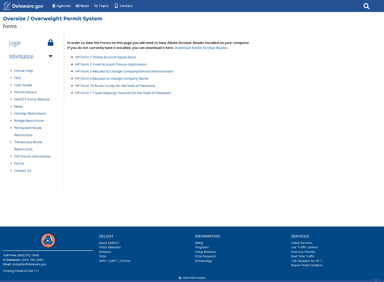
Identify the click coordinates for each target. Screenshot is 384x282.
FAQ (17, 77)
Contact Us (22, 170)
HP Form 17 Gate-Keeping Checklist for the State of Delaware (123, 92)
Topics (103, 6)
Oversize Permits (303, 252)
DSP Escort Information (32, 156)
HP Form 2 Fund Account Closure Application (110, 64)
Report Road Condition (306, 265)
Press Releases (110, 247)
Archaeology (203, 261)
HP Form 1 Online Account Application (105, 57)
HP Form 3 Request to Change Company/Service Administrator (124, 71)
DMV (102, 261)
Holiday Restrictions (30, 113)
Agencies (63, 6)
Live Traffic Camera (304, 247)
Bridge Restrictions (29, 120)
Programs (202, 247)
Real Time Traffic (303, 256)
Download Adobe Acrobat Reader (201, 47)
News (84, 6)
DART (113, 261)
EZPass (125, 261)
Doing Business (205, 252)
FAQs (102, 256)
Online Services (301, 243)
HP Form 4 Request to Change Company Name (111, 78)
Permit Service (25, 92)
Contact (125, 6)
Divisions (105, 252)
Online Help (23, 70)
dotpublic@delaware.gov (29, 264)
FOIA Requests (205, 256)
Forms (19, 163)
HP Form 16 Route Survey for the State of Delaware (115, 85)
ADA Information (194, 278)
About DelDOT (109, 243)
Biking (199, 243)
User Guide (23, 85)
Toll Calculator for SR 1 (306, 261)
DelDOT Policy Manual (32, 99)
